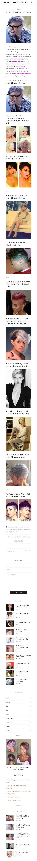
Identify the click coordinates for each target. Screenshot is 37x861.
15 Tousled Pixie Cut (13, 797)
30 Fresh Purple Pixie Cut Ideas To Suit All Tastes (19, 768)
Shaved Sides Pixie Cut (12, 532)
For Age (7, 714)
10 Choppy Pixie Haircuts (22, 630)
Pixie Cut (8, 726)
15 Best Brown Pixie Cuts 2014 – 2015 (23, 614)
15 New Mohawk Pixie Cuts (22, 680)
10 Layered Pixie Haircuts (22, 672)
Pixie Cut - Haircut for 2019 (15, 2)
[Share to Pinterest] (21, 541)
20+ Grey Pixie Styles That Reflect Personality (23, 825)
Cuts (18, 9)
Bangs (7, 698)
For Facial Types (10, 718)
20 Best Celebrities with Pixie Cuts (23, 606)
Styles (7, 730)
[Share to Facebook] (15, 541)
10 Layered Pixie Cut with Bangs (23, 655)
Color (7, 706)
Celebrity (8, 702)
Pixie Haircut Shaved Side (23, 529)
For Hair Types (9, 722)
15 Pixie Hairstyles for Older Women (22, 638)
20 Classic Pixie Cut (23, 622)
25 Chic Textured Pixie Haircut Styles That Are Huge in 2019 (23, 835)
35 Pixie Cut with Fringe (13, 800)
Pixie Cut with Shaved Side (15, 527)
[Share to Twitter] (18, 541)
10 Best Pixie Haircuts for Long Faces (22, 647)
